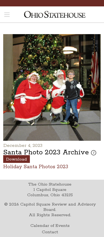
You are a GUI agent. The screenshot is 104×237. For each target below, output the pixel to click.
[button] (93, 152)
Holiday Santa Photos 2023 (35, 166)
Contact (50, 232)
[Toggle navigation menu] (7, 15)
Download (16, 159)
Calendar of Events (50, 225)
